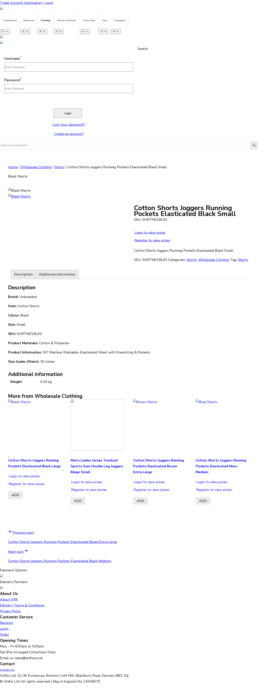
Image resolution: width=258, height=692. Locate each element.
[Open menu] (5, 31)
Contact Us (7, 670)
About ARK (9, 599)
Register (6, 623)
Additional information (57, 274)
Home (13, 167)
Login (49, 3)
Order (4, 634)
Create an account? (69, 134)
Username (12, 58)
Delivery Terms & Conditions (22, 605)
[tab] (23, 274)
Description (23, 274)
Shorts (59, 167)
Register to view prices (152, 240)
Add (15, 495)
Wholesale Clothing (36, 167)
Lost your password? (69, 124)
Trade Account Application (21, 3)
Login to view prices (149, 232)
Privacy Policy (10, 611)
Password (13, 80)
